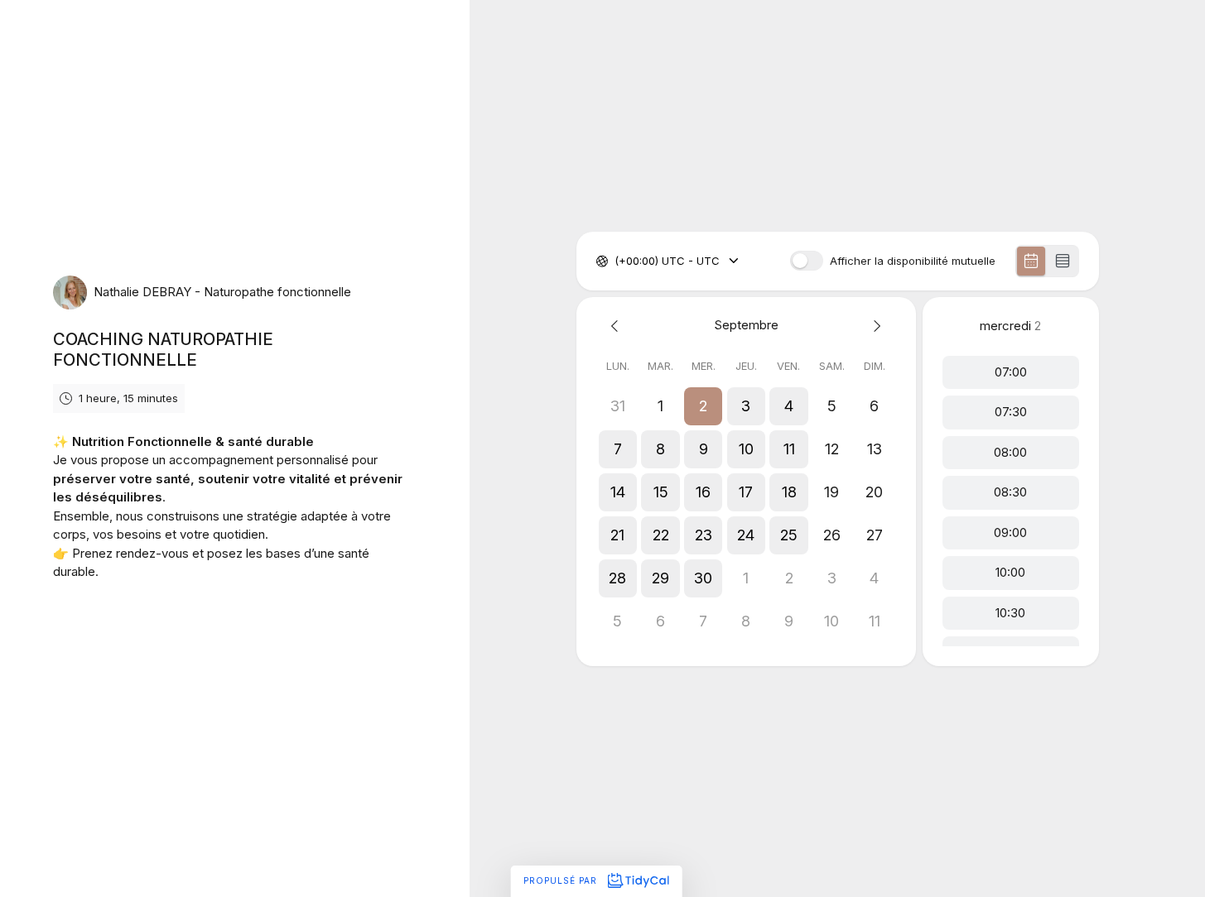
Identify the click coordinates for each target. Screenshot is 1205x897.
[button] (703, 406)
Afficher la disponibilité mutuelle (912, 261)
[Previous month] (617, 326)
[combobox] (616, 261)
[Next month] (874, 326)
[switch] (806, 261)
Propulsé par (561, 880)
